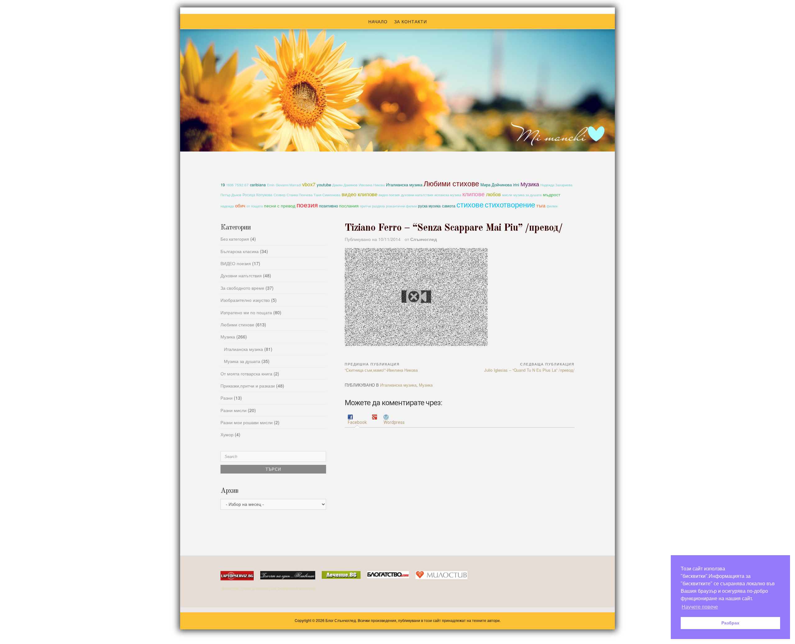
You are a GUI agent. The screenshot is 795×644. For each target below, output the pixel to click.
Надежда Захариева (556, 185)
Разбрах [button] (730, 622)
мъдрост (551, 194)
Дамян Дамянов (344, 185)
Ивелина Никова (372, 185)
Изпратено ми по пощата (246, 312)
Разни (226, 398)
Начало (378, 21)
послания (349, 205)
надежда (227, 206)
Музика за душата (242, 361)
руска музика (429, 205)
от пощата (255, 206)
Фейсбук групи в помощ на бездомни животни (269, 588)
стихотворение (510, 204)
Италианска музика (404, 185)
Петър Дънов (230, 195)
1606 (230, 184)
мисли (507, 194)
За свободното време (242, 288)
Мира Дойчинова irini (499, 185)
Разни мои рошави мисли (246, 422)
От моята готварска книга (246, 373)
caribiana (258, 184)
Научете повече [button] (700, 607)
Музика (529, 184)
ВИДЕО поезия (235, 263)
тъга (540, 205)
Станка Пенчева (299, 195)
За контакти (410, 21)
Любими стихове (451, 183)
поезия (307, 204)
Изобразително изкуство (245, 300)
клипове (473, 193)
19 (222, 185)
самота (448, 206)
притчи (365, 206)
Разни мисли (233, 410)
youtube (324, 185)
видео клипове (359, 194)
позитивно (328, 206)
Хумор (227, 434)
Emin (271, 185)
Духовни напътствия (241, 275)
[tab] (357, 420)
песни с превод (279, 205)
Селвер (279, 195)
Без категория (234, 239)
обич (240, 205)
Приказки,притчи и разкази (247, 386)
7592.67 (242, 184)
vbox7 (309, 184)
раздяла (378, 206)
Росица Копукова (257, 194)
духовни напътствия (417, 194)
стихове (470, 204)
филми (552, 206)
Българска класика (239, 251)
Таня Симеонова (327, 195)
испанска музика (447, 195)
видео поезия (389, 195)
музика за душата (527, 194)
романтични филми (401, 205)
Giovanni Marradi (288, 185)
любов (493, 194)
